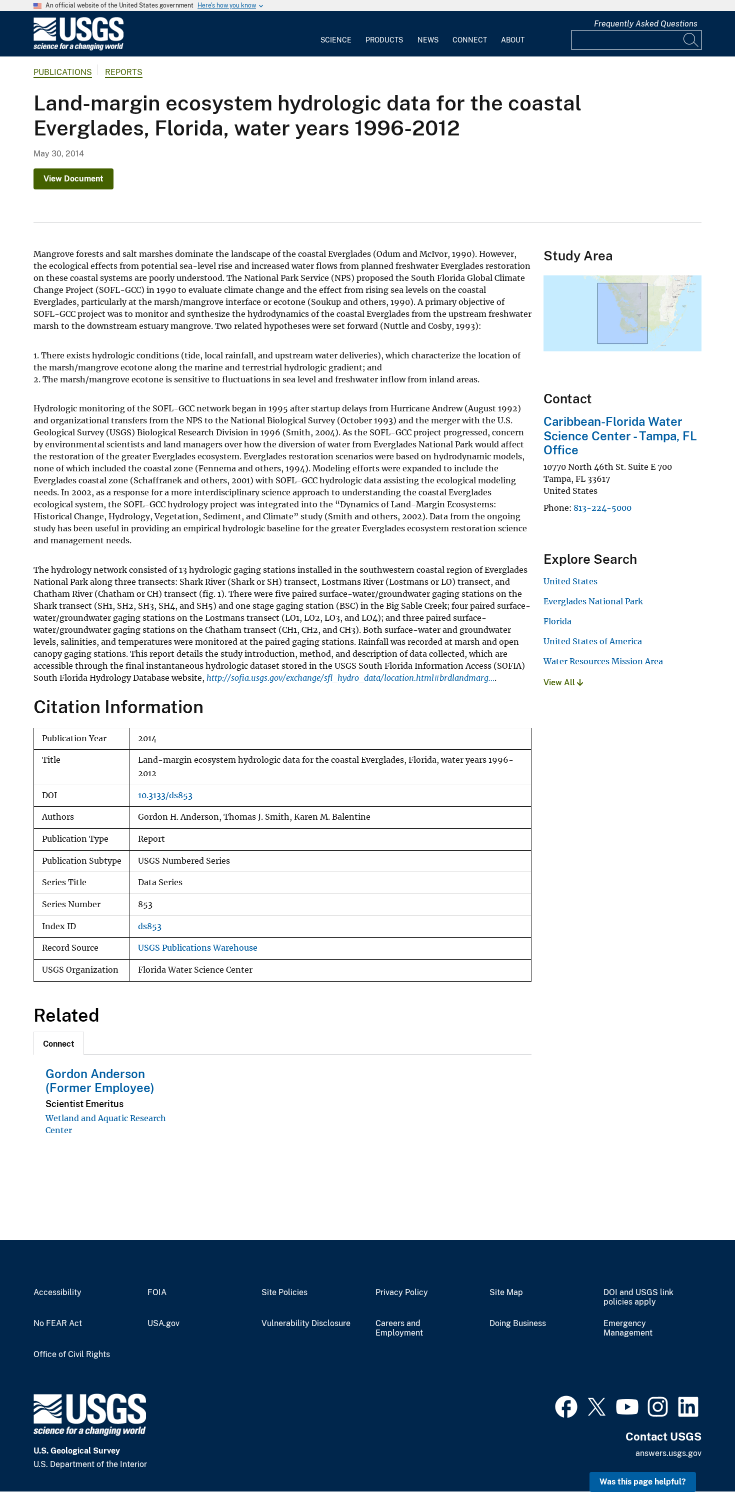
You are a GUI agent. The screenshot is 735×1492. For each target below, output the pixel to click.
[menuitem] (336, 34)
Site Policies (285, 1292)
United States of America (593, 641)
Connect (469, 40)
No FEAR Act (58, 1323)
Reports (123, 72)
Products (384, 40)
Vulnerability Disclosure (306, 1323)
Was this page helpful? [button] (643, 1482)
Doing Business (518, 1323)
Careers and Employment (399, 1328)
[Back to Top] (698, 1456)
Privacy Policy (402, 1292)
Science (336, 40)
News (428, 40)
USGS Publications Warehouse (198, 948)
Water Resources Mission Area (603, 661)
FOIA (157, 1292)
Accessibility (58, 1292)
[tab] (59, 1043)
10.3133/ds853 (165, 795)
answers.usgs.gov (669, 1453)
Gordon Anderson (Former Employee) (100, 1081)
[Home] (79, 48)
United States (571, 581)
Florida (558, 621)
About (512, 40)
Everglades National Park (593, 601)
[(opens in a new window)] (566, 1406)
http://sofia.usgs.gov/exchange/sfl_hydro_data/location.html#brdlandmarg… (350, 678)
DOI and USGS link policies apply (639, 1297)
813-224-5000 (603, 508)
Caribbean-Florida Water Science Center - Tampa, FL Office (620, 435)
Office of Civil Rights (72, 1354)
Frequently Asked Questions (646, 23)
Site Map (506, 1292)
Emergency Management (628, 1328)
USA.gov (164, 1323)
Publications (63, 72)
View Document (74, 178)
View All (560, 682)
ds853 (150, 926)
